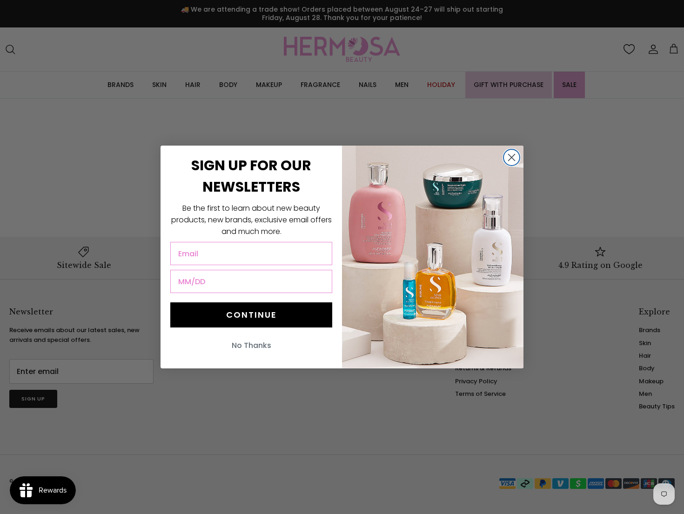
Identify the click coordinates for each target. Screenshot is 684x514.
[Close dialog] (511, 157)
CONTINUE (251, 314)
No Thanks (251, 345)
